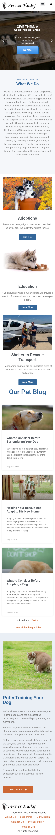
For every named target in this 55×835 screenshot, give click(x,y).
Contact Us (17, 821)
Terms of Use (27, 826)
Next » (34, 620)
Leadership (26, 816)
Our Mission (43, 816)
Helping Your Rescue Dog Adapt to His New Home (24, 509)
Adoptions (27, 218)
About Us (10, 816)
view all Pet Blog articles (28, 627)
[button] (42, 4)
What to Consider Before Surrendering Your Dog (23, 439)
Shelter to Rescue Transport (27, 357)
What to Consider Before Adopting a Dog (23, 582)
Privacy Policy (36, 821)
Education (27, 286)
